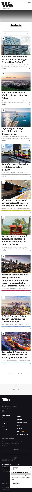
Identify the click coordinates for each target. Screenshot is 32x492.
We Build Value (8, 411)
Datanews (5, 427)
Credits (19, 416)
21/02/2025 (3, 68)
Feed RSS (19, 431)
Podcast (4, 430)
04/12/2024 (3, 363)
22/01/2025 (3, 212)
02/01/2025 (3, 328)
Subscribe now (16, 483)
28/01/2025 (3, 140)
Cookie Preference (22, 434)
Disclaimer (20, 419)
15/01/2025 (3, 292)
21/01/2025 (3, 250)
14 (18, 376)
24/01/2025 (3, 176)
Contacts (19, 428)
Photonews (5, 424)
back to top (16, 389)
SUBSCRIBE (16, 449)
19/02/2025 (3, 104)
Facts (3, 418)
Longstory (5, 421)
